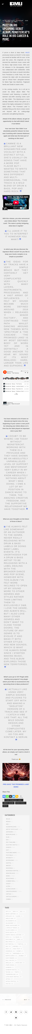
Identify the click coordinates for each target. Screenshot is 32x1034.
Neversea (9, 868)
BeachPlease (10, 834)
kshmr (20, 951)
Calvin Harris (11, 930)
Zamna (8, 899)
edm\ (20, 939)
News (8, 876)
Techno (9, 972)
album (19, 916)
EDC (7, 839)
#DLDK (8, 819)
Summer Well (10, 881)
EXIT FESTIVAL (11, 944)
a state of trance (13, 927)
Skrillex (10, 962)
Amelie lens (11, 918)
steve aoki (20, 962)
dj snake (18, 937)
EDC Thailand (10, 842)
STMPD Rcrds (11, 965)
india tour (17, 948)
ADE (7, 824)
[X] (10, 795)
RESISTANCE (10, 878)
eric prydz (10, 941)
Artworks (9, 832)
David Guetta (11, 932)
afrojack (10, 916)
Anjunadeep (11, 923)
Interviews (10, 860)
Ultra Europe (11, 889)
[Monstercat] (15, 411)
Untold (8, 894)
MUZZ (27, 52)
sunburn (10, 967)
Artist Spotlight (12, 829)
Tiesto (18, 972)
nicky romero (11, 958)
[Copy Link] (16, 795)
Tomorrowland (12, 974)
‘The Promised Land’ (14, 800)
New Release (10, 873)
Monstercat (20, 803)
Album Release (11, 826)
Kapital (8, 863)
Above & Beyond (12, 913)
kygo (8, 953)
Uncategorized (11, 891)
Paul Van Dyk (11, 960)
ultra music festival (14, 976)
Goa (8, 946)
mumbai (22, 955)
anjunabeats (11, 920)
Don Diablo (10, 939)
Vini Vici (9, 983)
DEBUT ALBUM (8, 803)
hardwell (16, 946)
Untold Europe (11, 896)
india (8, 948)
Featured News (11, 852)
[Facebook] (4, 795)
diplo (9, 937)
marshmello (18, 953)
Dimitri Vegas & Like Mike (15, 934)
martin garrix (11, 955)
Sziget (8, 883)
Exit (7, 850)
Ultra (8, 886)
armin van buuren (13, 925)
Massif (8, 865)
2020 (15, 911)
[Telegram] (13, 795)
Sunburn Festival (13, 969)
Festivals (9, 855)
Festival (22, 944)
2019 (8, 911)
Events (8, 847)
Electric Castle (11, 844)
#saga (8, 821)
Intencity (9, 857)
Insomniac (10, 951)
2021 (22, 911)
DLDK (7, 837)
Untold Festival (12, 981)
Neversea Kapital (12, 870)
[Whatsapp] (7, 795)
